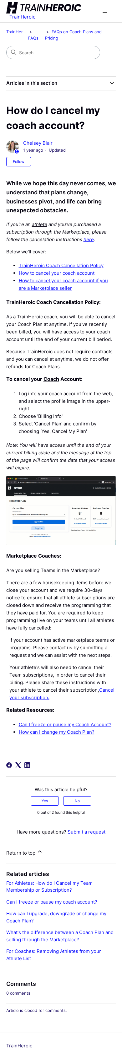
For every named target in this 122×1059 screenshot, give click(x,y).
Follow (18, 161)
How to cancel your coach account (56, 273)
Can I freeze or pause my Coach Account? (65, 724)
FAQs (33, 38)
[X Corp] (18, 765)
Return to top (21, 853)
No (77, 800)
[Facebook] (9, 765)
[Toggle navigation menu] (105, 11)
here (89, 239)
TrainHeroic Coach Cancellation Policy (61, 265)
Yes (45, 800)
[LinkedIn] (27, 765)
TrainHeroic (17, 31)
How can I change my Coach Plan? (56, 732)
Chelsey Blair (38, 143)
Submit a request (86, 832)
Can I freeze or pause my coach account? (51, 902)
